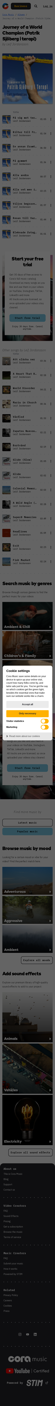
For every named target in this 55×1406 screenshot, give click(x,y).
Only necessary (27, 713)
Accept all (27, 704)
